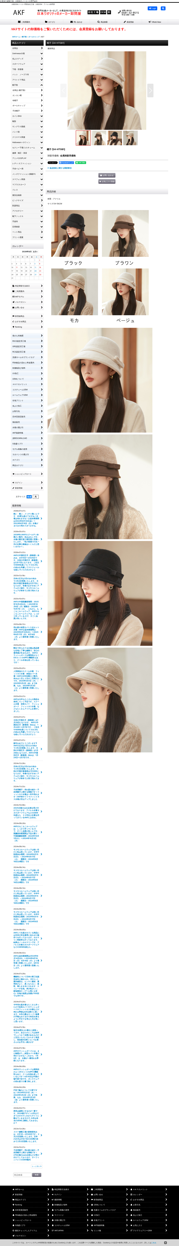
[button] (163, 8)
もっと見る (36, 1166)
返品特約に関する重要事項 (61, 168)
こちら (153, 1243)
